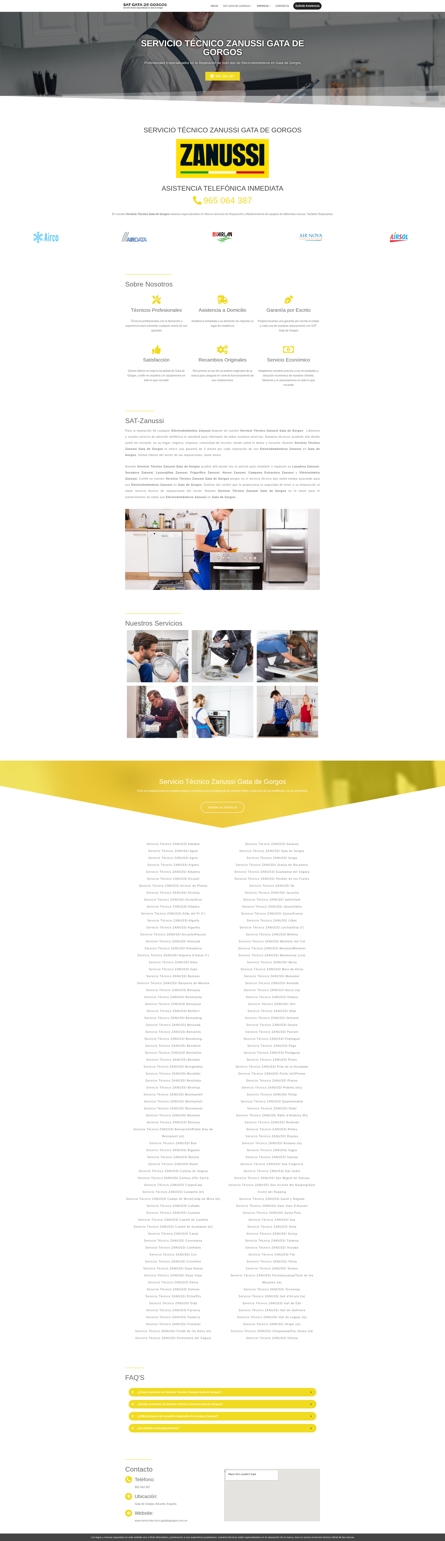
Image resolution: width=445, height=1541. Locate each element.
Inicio (214, 6)
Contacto (282, 6)
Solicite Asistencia (307, 5)
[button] (251, 5)
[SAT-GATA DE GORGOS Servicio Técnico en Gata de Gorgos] (145, 6)
